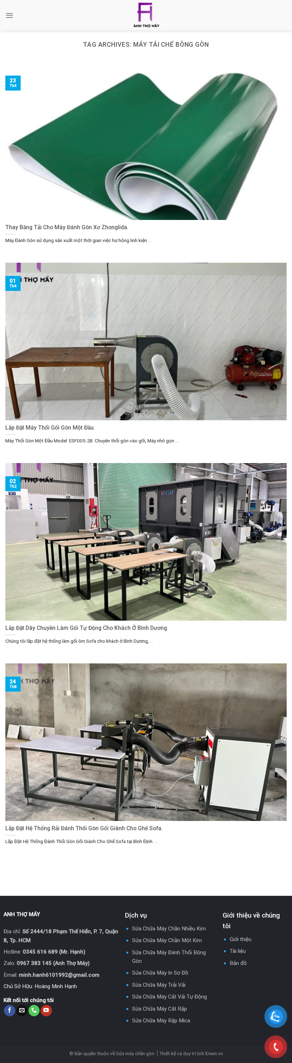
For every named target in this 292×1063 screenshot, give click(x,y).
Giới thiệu (240, 939)
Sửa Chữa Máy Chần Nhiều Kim (169, 928)
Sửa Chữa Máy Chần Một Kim (167, 940)
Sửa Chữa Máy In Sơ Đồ (160, 973)
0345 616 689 (40, 952)
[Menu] (9, 15)
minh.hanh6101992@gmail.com (59, 975)
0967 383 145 (34, 963)
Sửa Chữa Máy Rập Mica (161, 1020)
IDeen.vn (214, 1053)
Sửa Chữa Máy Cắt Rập (159, 1009)
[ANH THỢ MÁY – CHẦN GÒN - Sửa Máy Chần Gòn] (146, 15)
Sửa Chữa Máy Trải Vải (159, 985)
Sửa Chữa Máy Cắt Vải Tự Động (169, 996)
